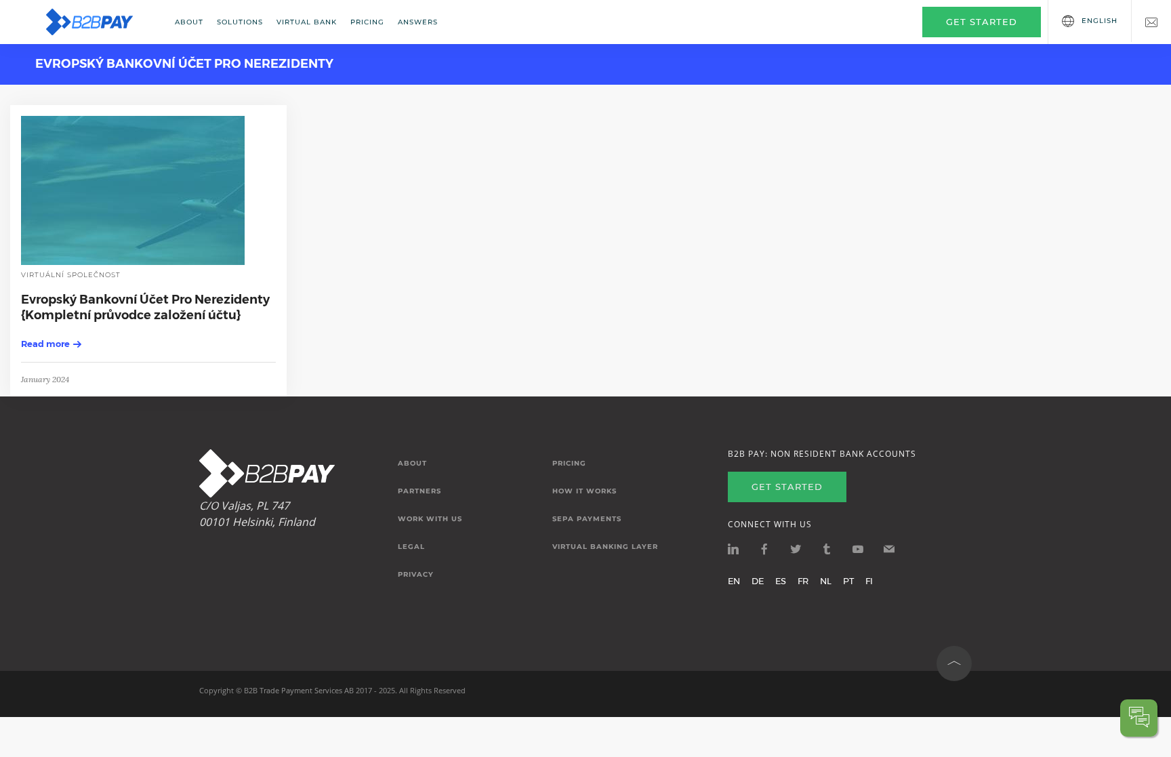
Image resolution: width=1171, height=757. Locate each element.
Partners (419, 491)
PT (848, 580)
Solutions (240, 22)
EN (734, 580)
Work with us (430, 519)
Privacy (416, 575)
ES (780, 580)
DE (758, 580)
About (189, 22)
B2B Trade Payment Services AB (299, 690)
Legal (411, 547)
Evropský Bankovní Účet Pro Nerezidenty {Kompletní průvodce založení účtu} (145, 307)
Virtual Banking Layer (605, 547)
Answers (418, 22)
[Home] (98, 22)
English (1099, 20)
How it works (584, 491)
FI (869, 580)
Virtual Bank (306, 22)
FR (803, 580)
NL (825, 580)
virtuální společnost (71, 274)
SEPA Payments (586, 519)
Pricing (367, 22)
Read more (45, 343)
